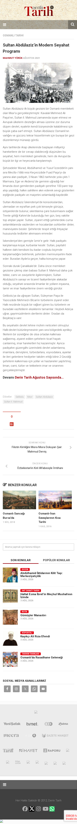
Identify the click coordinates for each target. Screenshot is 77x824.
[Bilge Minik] (28, 763)
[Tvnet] (32, 724)
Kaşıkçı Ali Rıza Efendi (35, 636)
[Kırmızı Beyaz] (37, 763)
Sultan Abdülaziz (44, 397)
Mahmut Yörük (12, 58)
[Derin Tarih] (8, 751)
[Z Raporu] (51, 751)
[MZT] (30, 736)
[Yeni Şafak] (12, 724)
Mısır (29, 397)
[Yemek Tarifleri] (63, 724)
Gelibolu (20, 397)
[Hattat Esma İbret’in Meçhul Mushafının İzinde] (10, 596)
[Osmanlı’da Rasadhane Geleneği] (10, 659)
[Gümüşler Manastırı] (10, 617)
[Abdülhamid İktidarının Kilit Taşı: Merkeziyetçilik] (10, 575)
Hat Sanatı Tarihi (30, 591)
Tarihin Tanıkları (30, 654)
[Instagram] (38, 808)
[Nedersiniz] (64, 762)
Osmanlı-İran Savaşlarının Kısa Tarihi (49, 518)
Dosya (25, 569)
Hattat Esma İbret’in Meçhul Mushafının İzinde (46, 596)
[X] (31, 809)
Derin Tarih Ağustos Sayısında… (39, 377)
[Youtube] (45, 808)
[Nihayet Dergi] (28, 751)
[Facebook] (25, 808)
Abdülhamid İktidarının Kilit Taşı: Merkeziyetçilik (41, 574)
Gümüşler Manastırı (33, 615)
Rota (24, 612)
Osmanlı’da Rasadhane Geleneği (41, 657)
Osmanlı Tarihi (13, 35)
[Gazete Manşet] (55, 736)
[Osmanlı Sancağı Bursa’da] (19, 500)
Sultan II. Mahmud (13, 401)
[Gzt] (48, 724)
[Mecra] (11, 736)
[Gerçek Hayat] (7, 763)
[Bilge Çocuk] (18, 763)
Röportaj (27, 633)
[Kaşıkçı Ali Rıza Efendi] (10, 638)
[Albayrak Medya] (35, 713)
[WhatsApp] (52, 808)
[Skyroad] (46, 762)
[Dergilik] (55, 762)
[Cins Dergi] (67, 751)
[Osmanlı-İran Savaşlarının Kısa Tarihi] (55, 500)
